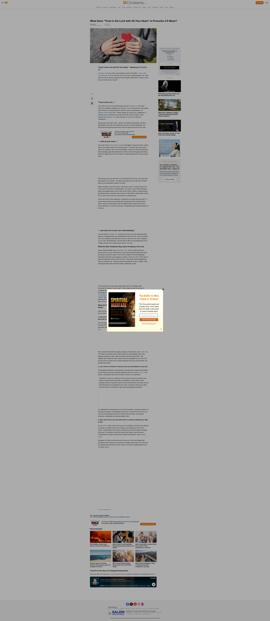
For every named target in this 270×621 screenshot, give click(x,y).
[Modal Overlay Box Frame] (135, 310)
